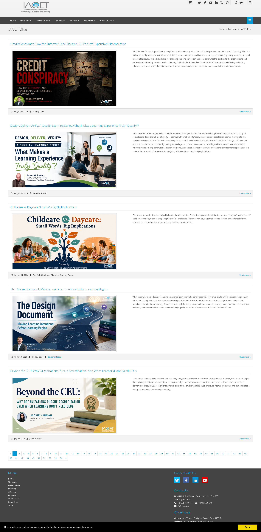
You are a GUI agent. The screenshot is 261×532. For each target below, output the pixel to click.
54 (61, 458)
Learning (59, 20)
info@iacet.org (182, 506)
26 (145, 453)
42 (234, 453)
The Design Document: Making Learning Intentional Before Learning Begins (59, 289)
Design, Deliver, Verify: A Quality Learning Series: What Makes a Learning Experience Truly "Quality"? (74, 125)
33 (184, 453)
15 (84, 453)
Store (10, 505)
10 (56, 453)
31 (173, 453)
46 (16, 458)
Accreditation (42, 20)
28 (156, 453)
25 (139, 453)
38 (212, 453)
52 (50, 458)
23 (128, 453)
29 (162, 453)
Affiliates (73, 20)
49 (33, 458)
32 (178, 453)
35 (195, 453)
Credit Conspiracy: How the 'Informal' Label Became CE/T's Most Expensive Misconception (68, 44)
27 (150, 453)
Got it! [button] (248, 527)
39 (217, 453)
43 (240, 453)
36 (201, 453)
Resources (88, 20)
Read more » (245, 111)
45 (11, 458)
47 (22, 458)
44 (245, 453)
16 (89, 453)
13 (72, 453)
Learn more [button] (87, 527)
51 (44, 458)
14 (78, 453)
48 (28, 458)
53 (55, 458)
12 (67, 453)
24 (134, 453)
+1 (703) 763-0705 (184, 502)
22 (123, 453)
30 (167, 453)
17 (95, 453)
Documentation (54, 357)
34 (189, 453)
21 (117, 453)
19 (106, 453)
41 (228, 453)
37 (206, 453)
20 (111, 453)
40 (223, 453)
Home (13, 20)
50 (39, 458)
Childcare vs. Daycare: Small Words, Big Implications (43, 207)
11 (61, 453)
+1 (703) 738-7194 (205, 502)
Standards (24, 20)
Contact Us (13, 502)
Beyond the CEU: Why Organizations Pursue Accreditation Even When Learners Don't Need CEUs (73, 371)
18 (100, 453)
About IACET (105, 20)
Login (240, 2)
